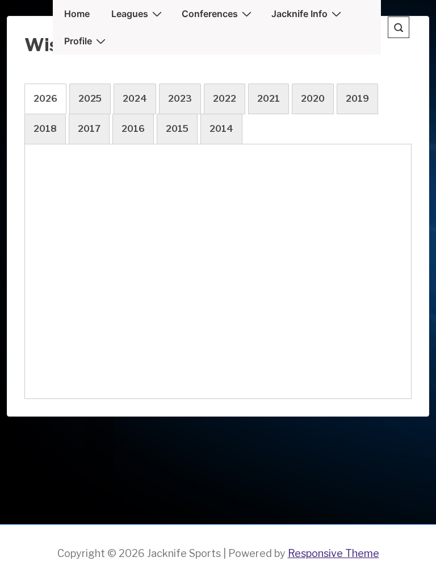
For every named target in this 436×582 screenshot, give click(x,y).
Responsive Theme (333, 553)
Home (77, 13)
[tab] (45, 99)
